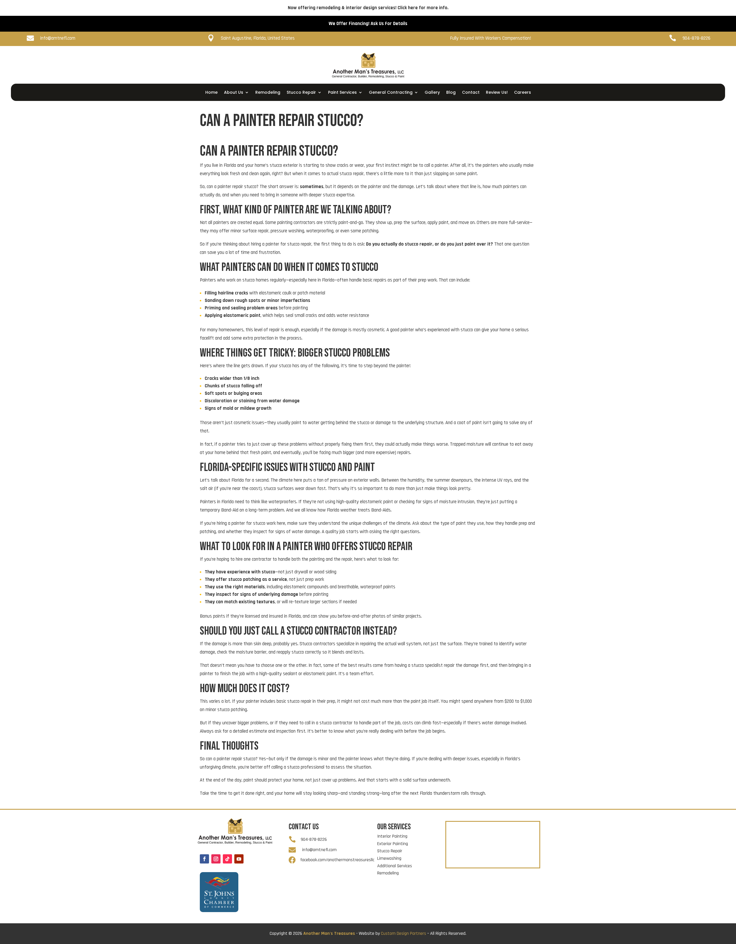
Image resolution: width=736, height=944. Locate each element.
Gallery (432, 92)
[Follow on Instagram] (216, 858)
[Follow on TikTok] (227, 858)
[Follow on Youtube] (239, 858)
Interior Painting (392, 836)
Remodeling (267, 92)
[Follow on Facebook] (204, 858)
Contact (471, 92)
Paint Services (342, 92)
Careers (522, 92)
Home (211, 92)
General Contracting (391, 92)
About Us (233, 92)
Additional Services (394, 866)
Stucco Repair (301, 92)
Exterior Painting (392, 844)
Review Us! (497, 92)
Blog (451, 92)
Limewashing (389, 858)
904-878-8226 (703, 94)
